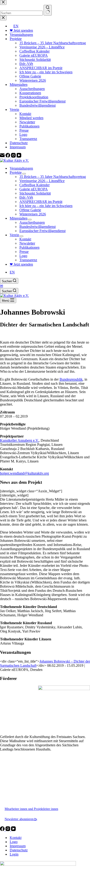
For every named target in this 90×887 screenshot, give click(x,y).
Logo (23, 256)
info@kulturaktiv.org (18, 788)
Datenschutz (19, 850)
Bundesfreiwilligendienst (37, 227)
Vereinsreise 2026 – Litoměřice (42, 181)
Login (14, 854)
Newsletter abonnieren (21, 819)
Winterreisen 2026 (32, 214)
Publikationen (29, 247)
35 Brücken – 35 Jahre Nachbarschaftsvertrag (52, 177)
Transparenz (28, 260)
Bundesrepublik (71, 379)
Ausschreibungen (32, 222)
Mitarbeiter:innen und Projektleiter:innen (31, 809)
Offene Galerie (30, 210)
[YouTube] (13, 830)
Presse (24, 252)
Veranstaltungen (21, 168)
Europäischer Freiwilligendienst (42, 231)
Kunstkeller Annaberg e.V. (19, 440)
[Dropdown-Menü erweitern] (24, 173)
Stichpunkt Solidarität (35, 193)
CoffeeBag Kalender (34, 185)
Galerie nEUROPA (33, 189)
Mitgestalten (18, 218)
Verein (14, 235)
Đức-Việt (26, 197)
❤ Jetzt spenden (21, 264)
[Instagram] (8, 830)
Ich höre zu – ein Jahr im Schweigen (45, 206)
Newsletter (27, 243)
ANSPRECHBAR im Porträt (40, 202)
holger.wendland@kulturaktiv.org (24, 473)
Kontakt (25, 239)
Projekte (16, 172)
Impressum (18, 846)
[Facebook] (3, 830)
